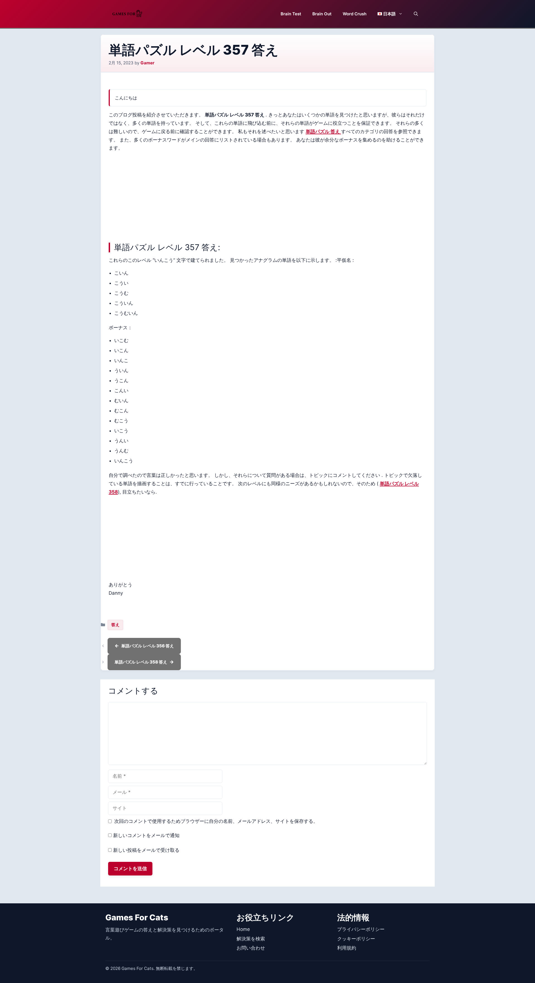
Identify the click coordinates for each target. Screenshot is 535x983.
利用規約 (346, 948)
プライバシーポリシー (361, 929)
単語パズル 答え (323, 131)
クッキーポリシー (356, 938)
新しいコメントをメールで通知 (146, 835)
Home (243, 929)
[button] (416, 14)
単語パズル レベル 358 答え (141, 662)
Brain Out (322, 13)
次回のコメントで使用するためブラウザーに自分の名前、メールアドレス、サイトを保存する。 (216, 821)
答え (115, 624)
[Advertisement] (267, 196)
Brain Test (291, 13)
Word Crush (354, 13)
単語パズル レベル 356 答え (147, 645)
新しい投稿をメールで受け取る (146, 850)
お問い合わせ (251, 948)
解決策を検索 (251, 938)
